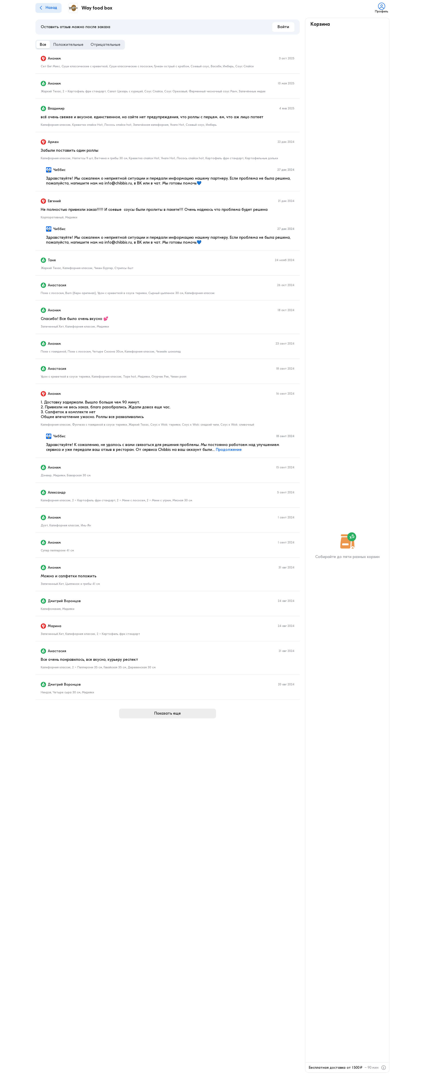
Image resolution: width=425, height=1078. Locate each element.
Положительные (68, 44)
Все (43, 44)
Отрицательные (105, 44)
